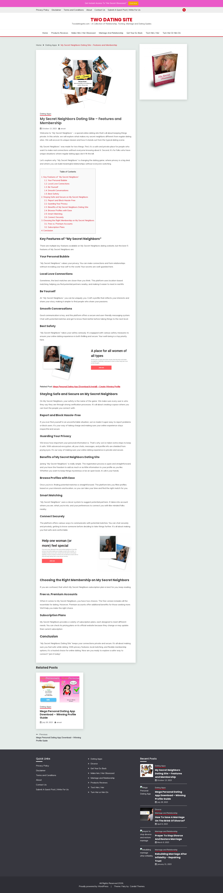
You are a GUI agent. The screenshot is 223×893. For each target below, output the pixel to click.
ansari (63, 128)
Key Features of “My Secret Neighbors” (60, 177)
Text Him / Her (152, 33)
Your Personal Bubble (55, 180)
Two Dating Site (111, 19)
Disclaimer (56, 10)
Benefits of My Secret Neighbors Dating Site (66, 207)
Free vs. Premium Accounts (58, 224)
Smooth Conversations (56, 190)
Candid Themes (137, 886)
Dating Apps (45, 113)
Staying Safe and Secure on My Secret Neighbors (64, 197)
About (89, 10)
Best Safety (51, 194)
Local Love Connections (56, 183)
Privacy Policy (42, 10)
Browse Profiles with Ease (58, 210)
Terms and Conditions (74, 10)
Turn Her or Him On (172, 33)
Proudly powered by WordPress (94, 886)
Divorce (94, 763)
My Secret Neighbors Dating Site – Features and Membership (168, 773)
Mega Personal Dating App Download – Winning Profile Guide (58, 714)
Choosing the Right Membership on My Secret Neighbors (67, 220)
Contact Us (100, 10)
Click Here (133, 3)
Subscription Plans (54, 227)
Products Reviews (59, 33)
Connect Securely (54, 217)
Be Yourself (51, 187)
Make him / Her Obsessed (83, 33)
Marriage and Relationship (111, 33)
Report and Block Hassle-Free (59, 200)
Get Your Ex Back (134, 33)
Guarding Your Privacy (55, 203)
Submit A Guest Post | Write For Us (124, 10)
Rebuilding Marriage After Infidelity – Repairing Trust (171, 857)
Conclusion (47, 230)
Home (45, 33)
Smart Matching (53, 214)
